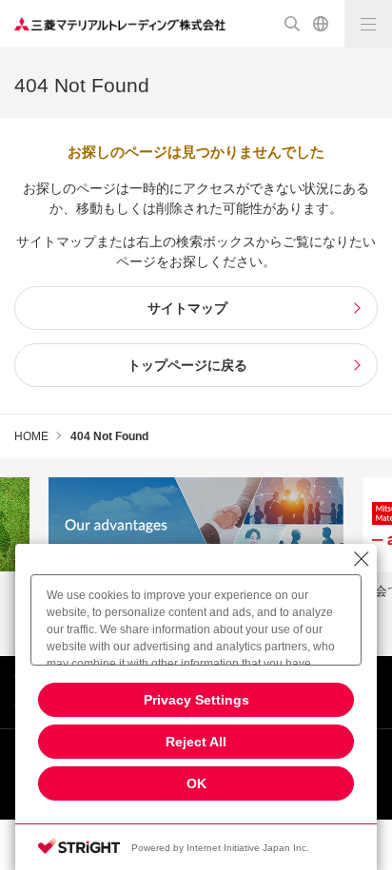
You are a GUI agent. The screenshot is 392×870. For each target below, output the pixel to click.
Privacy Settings (196, 699)
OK (196, 783)
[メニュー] (368, 24)
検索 (292, 24)
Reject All (196, 741)
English (320, 24)
